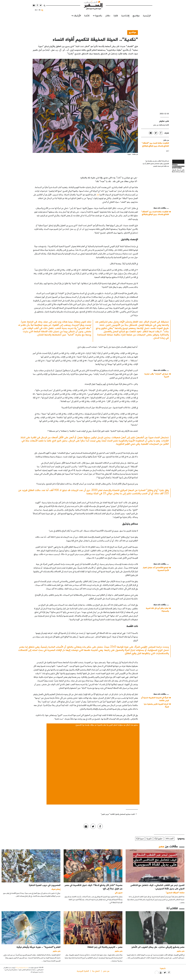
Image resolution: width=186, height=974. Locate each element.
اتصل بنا (96, 970)
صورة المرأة (140, 838)
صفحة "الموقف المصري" (175, 892)
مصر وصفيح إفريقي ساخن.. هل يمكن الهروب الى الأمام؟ (157, 946)
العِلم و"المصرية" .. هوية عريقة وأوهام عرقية (38, 946)
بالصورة (98, 15)
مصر (161, 846)
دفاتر (107, 15)
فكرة (116, 15)
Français (39, 10)
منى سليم (164, 120)
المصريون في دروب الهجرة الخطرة (44, 885)
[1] (98, 194)
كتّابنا (86, 15)
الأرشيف (77, 15)
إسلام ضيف (55, 889)
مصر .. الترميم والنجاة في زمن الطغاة (105, 946)
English (35, 10)
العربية (42, 10)
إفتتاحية (125, 15)
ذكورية (149, 838)
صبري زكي (118, 892)
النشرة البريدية (83, 970)
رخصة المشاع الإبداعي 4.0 (22, 967)
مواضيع (136, 15)
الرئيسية (147, 15)
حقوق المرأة (158, 838)
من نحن (106, 970)
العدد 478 (169, 838)
